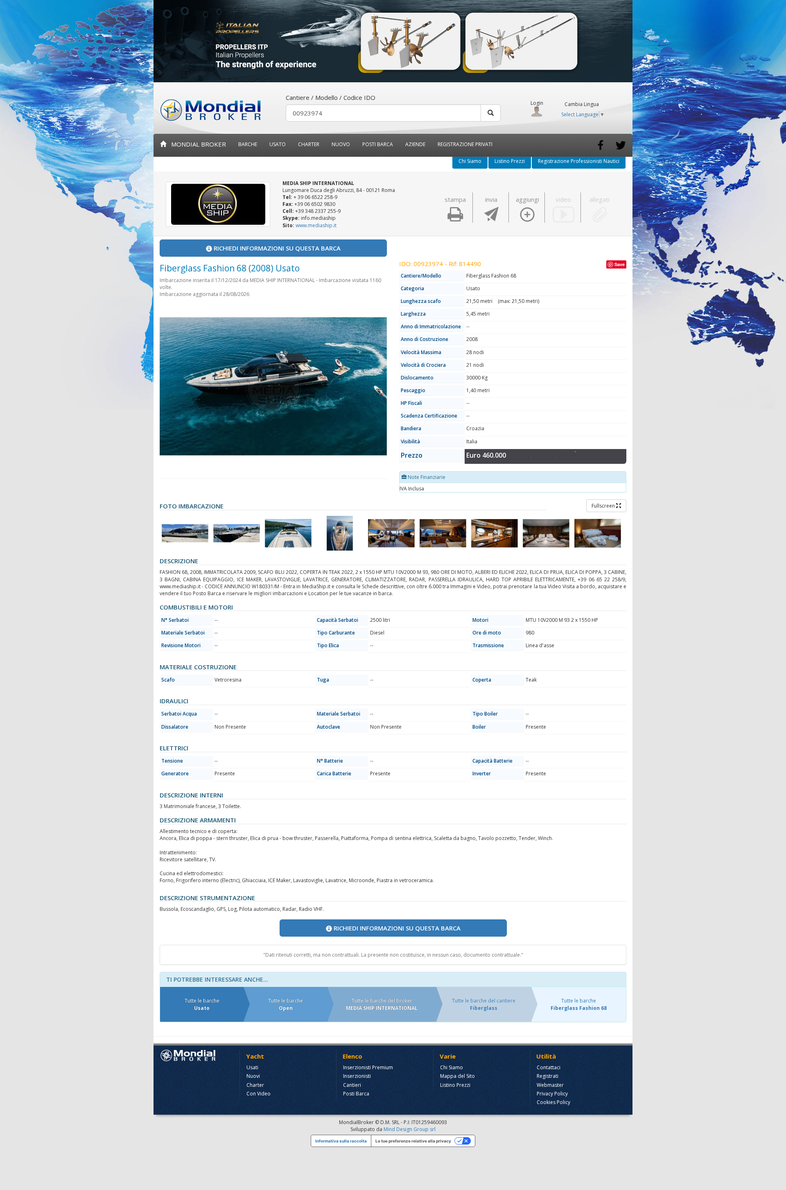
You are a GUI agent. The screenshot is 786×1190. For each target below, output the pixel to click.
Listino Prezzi (510, 161)
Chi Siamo (469, 161)
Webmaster (550, 1085)
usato (277, 144)
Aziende (415, 144)
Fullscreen (604, 505)
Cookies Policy (553, 1102)
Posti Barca (377, 144)
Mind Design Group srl (410, 1129)
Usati (252, 1067)
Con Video (258, 1093)
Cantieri (352, 1085)
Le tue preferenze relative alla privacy (413, 1140)
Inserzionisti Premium (368, 1067)
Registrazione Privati (465, 144)
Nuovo (341, 144)
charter (308, 144)
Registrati (547, 1076)
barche (247, 144)
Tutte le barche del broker (382, 1004)
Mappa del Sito (457, 1076)
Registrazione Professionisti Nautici (578, 161)
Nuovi (253, 1076)
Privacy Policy (552, 1093)
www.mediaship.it (316, 225)
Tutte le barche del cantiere (483, 1004)
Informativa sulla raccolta (341, 1140)
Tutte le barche (202, 1004)
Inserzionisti (357, 1076)
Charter (255, 1085)
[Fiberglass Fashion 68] (185, 533)
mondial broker (196, 144)
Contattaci (548, 1067)
